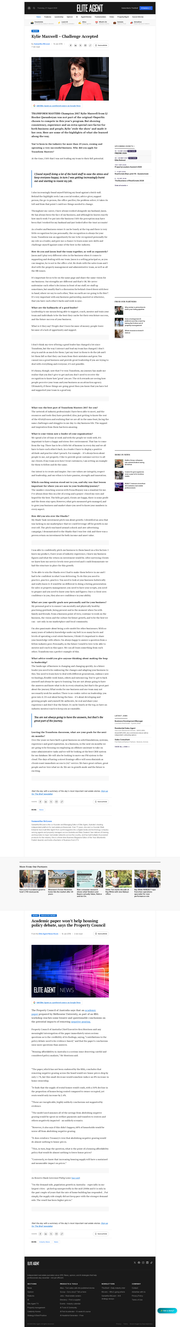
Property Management (44, 1315)
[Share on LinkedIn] (76, 45)
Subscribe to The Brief (130, 8)
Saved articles (138, 17)
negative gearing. (81, 1021)
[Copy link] (90, 45)
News (38, 17)
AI (77, 17)
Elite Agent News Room (48, 934)
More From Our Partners (33, 866)
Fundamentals (100, 17)
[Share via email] (85, 45)
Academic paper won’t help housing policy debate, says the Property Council (68, 923)
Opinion (70, 17)
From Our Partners (125, 301)
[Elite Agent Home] (90, 8)
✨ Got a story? (167, 1310)
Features (47, 17)
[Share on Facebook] (71, 45)
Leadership (59, 17)
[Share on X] (80, 45)
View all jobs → (122, 747)
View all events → (121, 185)
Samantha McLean (42, 44)
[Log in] (29, 8)
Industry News (48, 915)
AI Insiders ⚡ (146, 8)
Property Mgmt (123, 17)
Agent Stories (86, 17)
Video (111, 17)
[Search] (34, 8)
